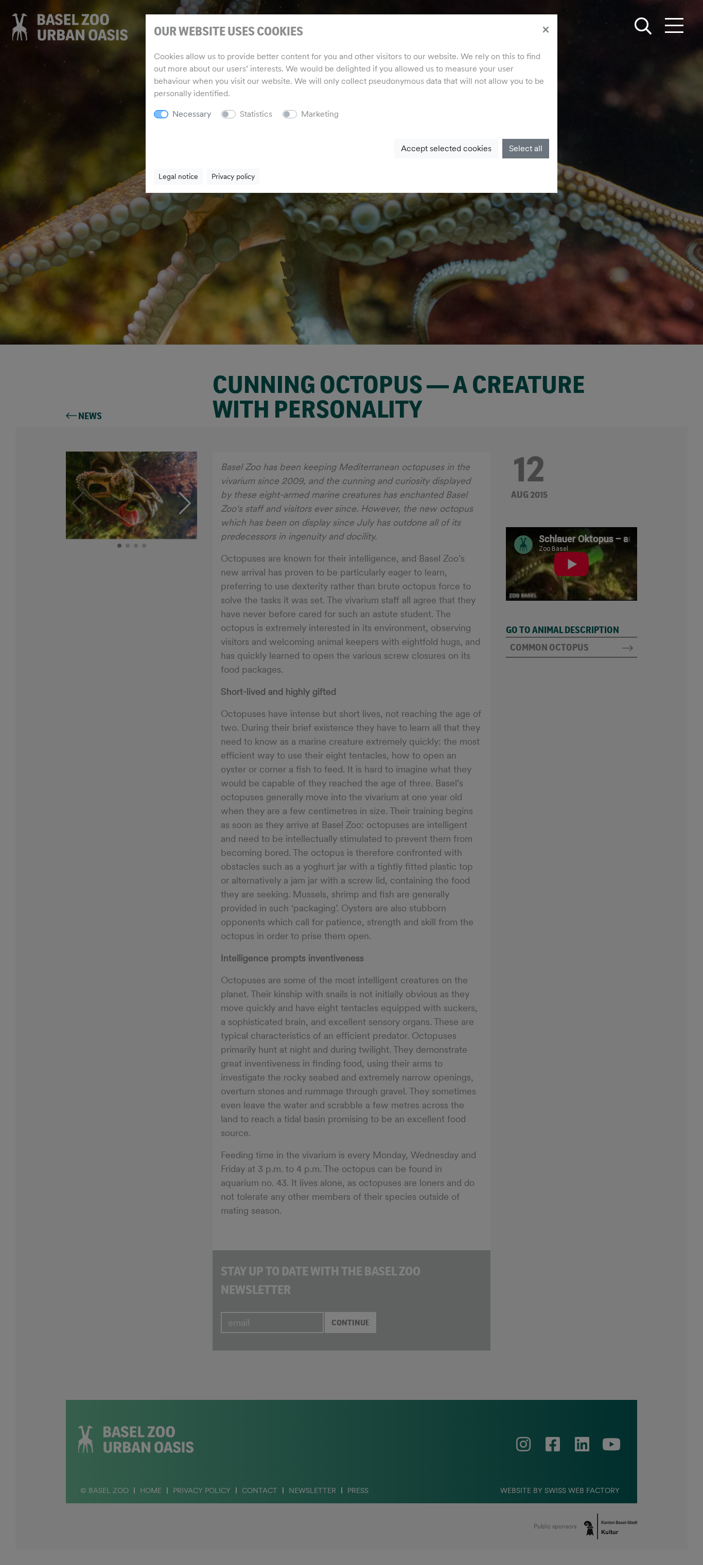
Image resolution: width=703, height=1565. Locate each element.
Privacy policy (233, 176)
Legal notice (178, 176)
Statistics (256, 114)
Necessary (191, 114)
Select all (525, 148)
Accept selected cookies (446, 148)
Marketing (320, 114)
